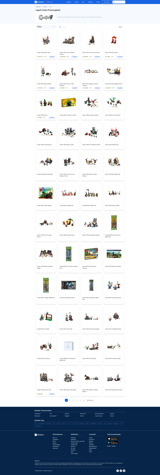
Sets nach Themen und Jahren (78, 441)
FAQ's (54, 441)
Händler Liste (74, 444)
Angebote (68, 2)
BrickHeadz (37, 416)
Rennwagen (49, 423)
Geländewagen (115, 423)
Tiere (68, 423)
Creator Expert (98, 416)
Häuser (105, 423)
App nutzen (107, 2)
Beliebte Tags (39, 420)
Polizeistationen (93, 423)
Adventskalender (42, 423)
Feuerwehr (100, 423)
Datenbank (73, 439)
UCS (53, 423)
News (72, 451)
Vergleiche (91, 444)
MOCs (90, 450)
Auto (72, 423)
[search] (114, 2)
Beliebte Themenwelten (43, 410)
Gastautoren (55, 439)
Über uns (55, 437)
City (51, 413)
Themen (76, 2)
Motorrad (109, 423)
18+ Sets (73, 448)
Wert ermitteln (74, 453)
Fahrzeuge (64, 423)
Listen (90, 451)
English (109, 446)
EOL (83, 2)
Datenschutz (56, 446)
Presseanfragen (56, 444)
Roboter (87, 423)
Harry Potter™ (53, 416)
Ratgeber (91, 441)
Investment (91, 439)
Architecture (37, 413)
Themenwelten (74, 443)
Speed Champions (99, 413)
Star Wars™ (83, 413)
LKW (121, 423)
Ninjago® (67, 416)
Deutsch (114, 446)
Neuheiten (90, 2)
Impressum (55, 448)
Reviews (91, 443)
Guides (98, 2)
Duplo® (112, 413)
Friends (112, 416)
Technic (82, 416)
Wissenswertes (92, 448)
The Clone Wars (38, 426)
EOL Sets (73, 446)
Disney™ (67, 413)
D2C (36, 423)
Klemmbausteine (93, 446)
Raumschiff (82, 423)
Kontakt (54, 443)
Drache (76, 423)
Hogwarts (58, 423)
